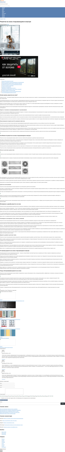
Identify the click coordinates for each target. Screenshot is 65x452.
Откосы (3, 444)
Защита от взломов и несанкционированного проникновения (13, 82)
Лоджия (3, 15)
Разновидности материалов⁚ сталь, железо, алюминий (11, 89)
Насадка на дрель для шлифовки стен (10, 427)
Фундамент (4, 13)
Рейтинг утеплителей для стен (8, 422)
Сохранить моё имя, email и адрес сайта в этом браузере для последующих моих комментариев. (18, 398)
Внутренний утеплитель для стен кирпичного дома (14, 424)
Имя (1, 383)
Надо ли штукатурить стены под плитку (10, 420)
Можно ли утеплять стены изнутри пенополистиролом (13, 418)
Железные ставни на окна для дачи (6, 347)
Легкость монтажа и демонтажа (7, 85)
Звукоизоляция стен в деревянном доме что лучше (9, 411)
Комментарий (2, 394)
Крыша (3, 14)
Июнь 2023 (4, 434)
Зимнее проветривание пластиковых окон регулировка (10, 328)
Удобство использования (6, 86)
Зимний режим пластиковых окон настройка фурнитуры (10, 319)
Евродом (3, 2)
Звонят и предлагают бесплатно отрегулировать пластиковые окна (12, 300)
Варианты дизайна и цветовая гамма (8, 90)
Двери (3, 8)
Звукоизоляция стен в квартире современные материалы (10, 410)
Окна (3, 10)
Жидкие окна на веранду (4, 338)
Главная (3, 7)
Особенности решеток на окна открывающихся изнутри (12, 84)
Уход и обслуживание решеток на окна (9, 92)
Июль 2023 (4, 433)
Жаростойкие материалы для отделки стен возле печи (9, 412)
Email (1, 385)
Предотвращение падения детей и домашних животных (12, 83)
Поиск (1, 401)
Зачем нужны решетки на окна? (7, 81)
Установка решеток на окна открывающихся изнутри (11, 91)
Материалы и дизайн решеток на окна (8, 88)
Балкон (3, 11)
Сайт (1, 387)
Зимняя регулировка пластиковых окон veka (8, 310)
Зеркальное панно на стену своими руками (7, 413)
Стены (3, 12)
